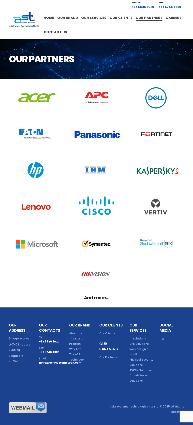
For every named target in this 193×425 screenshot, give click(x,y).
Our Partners (149, 17)
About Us (75, 333)
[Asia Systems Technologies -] (24, 19)
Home (49, 17)
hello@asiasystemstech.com (60, 363)
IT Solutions (137, 338)
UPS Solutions (139, 344)
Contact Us (55, 32)
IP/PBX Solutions (140, 370)
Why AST (75, 349)
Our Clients (121, 17)
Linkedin (163, 339)
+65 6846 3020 (143, 7)
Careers (174, 17)
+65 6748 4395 (170, 7)
